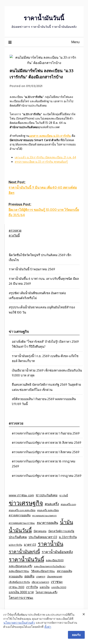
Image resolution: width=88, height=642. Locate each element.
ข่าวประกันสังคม (47, 495)
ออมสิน (29, 576)
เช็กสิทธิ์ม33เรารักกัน (19, 582)
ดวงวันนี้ (14, 235)
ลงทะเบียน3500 (55, 560)
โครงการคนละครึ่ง (46, 592)
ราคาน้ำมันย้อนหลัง (57, 551)
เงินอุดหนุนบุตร (54, 576)
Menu (75, 42)
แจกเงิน (45, 587)
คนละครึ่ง (52, 504)
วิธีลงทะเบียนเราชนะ (43, 571)
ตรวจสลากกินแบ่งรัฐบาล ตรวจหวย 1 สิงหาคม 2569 (45, 452)
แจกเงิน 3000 (58, 587)
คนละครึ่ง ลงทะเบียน (48, 510)
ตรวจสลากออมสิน (19, 515)
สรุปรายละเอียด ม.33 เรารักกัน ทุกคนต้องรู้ (41, 161)
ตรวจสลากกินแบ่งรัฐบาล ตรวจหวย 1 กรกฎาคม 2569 (46, 476)
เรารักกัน (32, 587)
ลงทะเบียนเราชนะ (19, 571)
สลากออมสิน (64, 571)
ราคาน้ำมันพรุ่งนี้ (24, 551)
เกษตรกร (40, 576)
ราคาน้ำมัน (50, 543)
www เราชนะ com (21, 495)
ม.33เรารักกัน (68, 537)
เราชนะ (57, 581)
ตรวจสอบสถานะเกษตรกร (44, 515)
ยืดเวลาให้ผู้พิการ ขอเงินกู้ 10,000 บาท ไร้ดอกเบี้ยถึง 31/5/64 (44, 209)
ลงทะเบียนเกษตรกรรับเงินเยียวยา (49, 566)
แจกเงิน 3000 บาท (21, 592)
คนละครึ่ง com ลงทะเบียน (22, 510)
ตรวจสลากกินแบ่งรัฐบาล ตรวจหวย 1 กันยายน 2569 (46, 433)
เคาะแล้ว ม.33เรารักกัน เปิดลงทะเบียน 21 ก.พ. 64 (45, 157)
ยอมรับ (76, 634)
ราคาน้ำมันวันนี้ (44, 18)
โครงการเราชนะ (21, 597)
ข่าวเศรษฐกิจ (26, 503)
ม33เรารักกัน (15, 544)
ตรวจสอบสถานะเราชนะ (22, 523)
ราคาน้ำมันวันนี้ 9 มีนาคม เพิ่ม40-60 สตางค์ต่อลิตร (43, 187)
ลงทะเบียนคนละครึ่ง (20, 566)
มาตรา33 (30, 544)
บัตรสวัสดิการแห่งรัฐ (61, 531)
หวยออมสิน (16, 576)
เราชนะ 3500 (16, 587)
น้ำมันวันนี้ (20, 530)
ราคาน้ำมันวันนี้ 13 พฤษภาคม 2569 (32, 269)
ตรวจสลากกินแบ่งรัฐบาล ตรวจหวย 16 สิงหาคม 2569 (46, 443)
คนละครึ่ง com (68, 504)
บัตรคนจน (40, 531)
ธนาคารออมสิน (47, 523)
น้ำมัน (66, 522)
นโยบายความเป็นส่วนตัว (19, 622)
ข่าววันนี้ (63, 495)
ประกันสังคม (18, 537)
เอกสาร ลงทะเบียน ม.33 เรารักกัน (50, 135)
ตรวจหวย (15, 230)
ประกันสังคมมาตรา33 (43, 537)
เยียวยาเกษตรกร (40, 582)
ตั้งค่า (47, 626)
